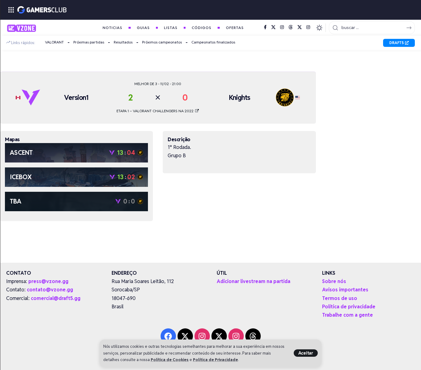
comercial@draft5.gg (55, 298)
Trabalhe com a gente (347, 315)
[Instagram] (282, 27)
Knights (239, 97)
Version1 (76, 97)
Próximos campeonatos (162, 42)
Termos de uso (339, 298)
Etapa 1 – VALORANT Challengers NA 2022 (155, 111)
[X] (273, 27)
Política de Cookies (170, 359)
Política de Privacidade (215, 359)
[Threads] (290, 27)
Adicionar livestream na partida (253, 281)
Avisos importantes (345, 289)
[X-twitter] (185, 336)
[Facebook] (265, 27)
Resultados (123, 42)
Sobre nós (334, 281)
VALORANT (54, 42)
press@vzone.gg (48, 281)
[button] (306, 353)
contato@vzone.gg (50, 289)
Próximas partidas (88, 42)
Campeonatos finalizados (213, 42)
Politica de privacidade (348, 306)
